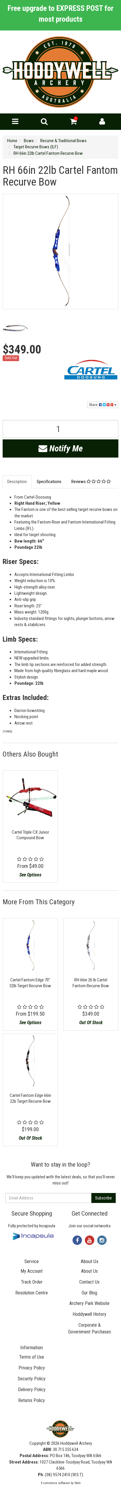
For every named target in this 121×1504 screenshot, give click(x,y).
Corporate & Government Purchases (89, 1328)
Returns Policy (31, 1400)
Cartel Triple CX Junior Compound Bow (30, 835)
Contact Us (89, 1282)
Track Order (32, 1282)
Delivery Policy (32, 1389)
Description (17, 481)
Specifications (49, 481)
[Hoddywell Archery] (60, 71)
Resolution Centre (31, 1293)
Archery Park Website (89, 1303)
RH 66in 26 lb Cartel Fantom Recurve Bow (91, 982)
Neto (77, 1483)
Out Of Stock (90, 1022)
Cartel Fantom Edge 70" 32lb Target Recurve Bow (30, 982)
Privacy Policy (32, 1368)
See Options (30, 875)
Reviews (79, 481)
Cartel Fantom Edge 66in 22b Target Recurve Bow (30, 1098)
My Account (32, 1271)
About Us (89, 1271)
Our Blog (89, 1293)
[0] (73, 123)
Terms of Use (31, 1357)
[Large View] (15, 328)
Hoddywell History (89, 1314)
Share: (94, 405)
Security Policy (32, 1378)
